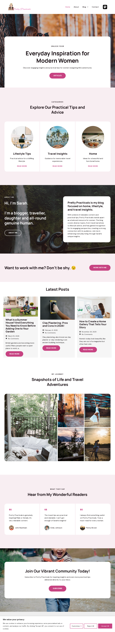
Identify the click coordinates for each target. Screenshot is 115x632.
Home (67, 7)
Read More (14, 354)
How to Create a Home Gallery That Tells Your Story (92, 324)
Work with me (99, 268)
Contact (95, 7)
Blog (84, 7)
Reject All (90, 626)
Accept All (105, 626)
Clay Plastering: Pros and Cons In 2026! (55, 324)
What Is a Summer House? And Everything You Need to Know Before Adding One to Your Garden (21, 325)
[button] (87, 7)
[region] (57, 624)
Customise (76, 626)
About (76, 7)
